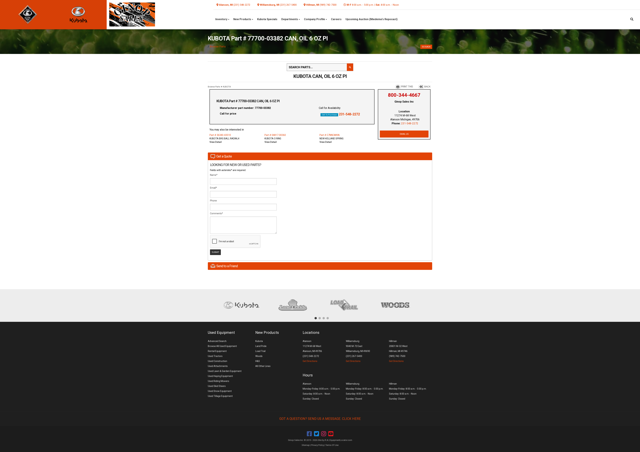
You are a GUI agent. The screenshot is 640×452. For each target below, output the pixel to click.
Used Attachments (218, 366)
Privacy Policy (317, 445)
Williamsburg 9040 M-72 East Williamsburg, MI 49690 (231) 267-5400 (358, 351)
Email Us (404, 134)
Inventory (221, 19)
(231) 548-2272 (242, 4)
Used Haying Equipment (220, 376)
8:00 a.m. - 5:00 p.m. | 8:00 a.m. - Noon (373, 4)
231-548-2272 (349, 114)
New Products (242, 19)
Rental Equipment (217, 351)
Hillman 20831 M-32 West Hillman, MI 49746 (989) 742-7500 (398, 351)
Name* (214, 175)
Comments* (216, 213)
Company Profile (315, 19)
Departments (290, 19)
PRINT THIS (407, 86)
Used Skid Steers (217, 386)
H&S (257, 361)
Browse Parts (218, 46)
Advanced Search (217, 341)
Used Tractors (215, 356)
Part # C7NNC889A (330, 135)
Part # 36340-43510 (220, 135)
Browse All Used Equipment (222, 346)
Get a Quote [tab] (224, 156)
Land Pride (260, 346)
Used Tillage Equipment (220, 396)
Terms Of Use (332, 445)
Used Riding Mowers (218, 381)
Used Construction (217, 361)
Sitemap (306, 445)
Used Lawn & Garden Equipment (225, 371)
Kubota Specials (267, 19)
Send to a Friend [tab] (227, 266)
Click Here (351, 419)
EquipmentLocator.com (341, 440)
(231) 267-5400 (288, 4)
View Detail (216, 142)
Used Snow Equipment (220, 391)
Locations (311, 332)
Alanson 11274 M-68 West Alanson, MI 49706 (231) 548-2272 (312, 351)
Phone (213, 200)
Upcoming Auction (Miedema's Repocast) (372, 19)
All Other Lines (262, 366)
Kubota (259, 341)
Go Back (426, 47)
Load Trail (260, 351)
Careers (336, 19)
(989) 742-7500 (328, 4)
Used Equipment (221, 332)
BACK (427, 86)
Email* (213, 187)
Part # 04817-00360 (275, 135)
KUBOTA (227, 87)
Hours (308, 375)
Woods (258, 356)
